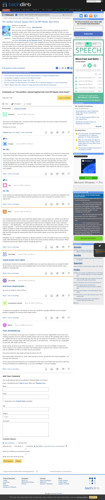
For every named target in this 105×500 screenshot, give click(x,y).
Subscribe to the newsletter (19, 401)
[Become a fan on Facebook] (85, 15)
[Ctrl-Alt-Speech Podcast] (88, 47)
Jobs (65, 10)
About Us (24, 480)
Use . (10, 443)
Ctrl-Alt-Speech (47, 10)
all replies (20, 108)
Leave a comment (64, 98)
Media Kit (43, 482)
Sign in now (24, 383)
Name (5, 386)
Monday (78, 247)
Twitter (5, 480)
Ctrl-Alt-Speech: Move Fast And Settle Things (88, 282)
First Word (17, 446)
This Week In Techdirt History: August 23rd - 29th (19, 80)
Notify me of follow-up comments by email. (16, 451)
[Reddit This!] (63, 68)
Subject (5, 413)
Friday (77, 270)
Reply (17, 132)
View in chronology (26, 132)
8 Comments (6, 68)
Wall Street (7, 38)
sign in (54, 446)
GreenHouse (15, 10)
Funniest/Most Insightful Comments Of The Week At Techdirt (22, 78)
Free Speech (26, 10)
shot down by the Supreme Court (30, 40)
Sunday (77, 255)
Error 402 (36, 10)
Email (4, 393)
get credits (47, 446)
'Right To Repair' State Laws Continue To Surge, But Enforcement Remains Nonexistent (30, 85)
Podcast (5, 485)
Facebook (6, 482)
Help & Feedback (45, 480)
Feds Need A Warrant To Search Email (60, 18)
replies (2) (8, 132)
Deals (59, 10)
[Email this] (60, 68)
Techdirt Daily (20, 401)
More (75, 303)
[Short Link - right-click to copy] (57, 68)
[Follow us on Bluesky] (81, 15)
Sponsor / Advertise (46, 484)
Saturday (78, 263)
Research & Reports (9, 487)
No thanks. (39, 446)
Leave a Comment (18, 68)
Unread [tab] (28, 104)
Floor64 (59, 493)
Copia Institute (63, 480)
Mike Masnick (37, 27)
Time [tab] (6, 104)
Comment (6, 421)
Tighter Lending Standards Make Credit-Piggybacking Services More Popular (24, 18)
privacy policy (91, 37)
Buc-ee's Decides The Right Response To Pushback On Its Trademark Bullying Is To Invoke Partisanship (35, 82)
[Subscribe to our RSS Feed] (90, 15)
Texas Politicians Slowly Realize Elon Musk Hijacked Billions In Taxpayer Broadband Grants (31, 75)
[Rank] (76, 134)
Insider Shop (62, 482)
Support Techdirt (75, 10)
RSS (11, 98)
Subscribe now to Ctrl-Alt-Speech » (88, 100)
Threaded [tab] (17, 104)
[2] (5, 138)
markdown (11, 443)
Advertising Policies (28, 482)
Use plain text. (22, 443)
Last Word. (29, 446)
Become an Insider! (88, 238)
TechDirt (6, 10)
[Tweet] (65, 68)
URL (4, 406)
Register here (40, 383)
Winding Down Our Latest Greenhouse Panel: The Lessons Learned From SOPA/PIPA (87, 112)
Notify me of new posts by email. (13, 456)
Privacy (24, 484)
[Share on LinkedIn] (71, 68)
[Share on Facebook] (68, 68)
